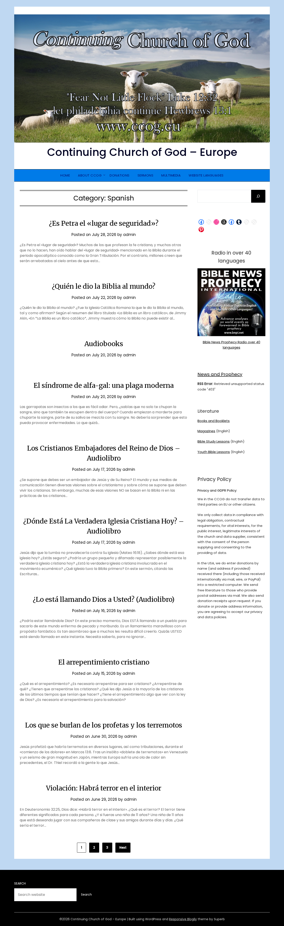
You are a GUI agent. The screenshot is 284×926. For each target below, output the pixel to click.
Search (20, 883)
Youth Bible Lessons (213, 451)
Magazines (206, 431)
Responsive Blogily (183, 919)
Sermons (146, 175)
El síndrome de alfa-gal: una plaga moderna (104, 385)
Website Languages (206, 175)
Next (122, 847)
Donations (120, 175)
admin (129, 234)
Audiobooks (103, 343)
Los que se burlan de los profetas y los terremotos (103, 725)
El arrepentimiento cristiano (103, 662)
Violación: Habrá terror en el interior (103, 788)
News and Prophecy (219, 374)
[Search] (258, 196)
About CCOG (90, 175)
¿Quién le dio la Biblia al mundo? (103, 286)
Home (65, 175)
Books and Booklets (213, 420)
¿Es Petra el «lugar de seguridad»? (103, 223)
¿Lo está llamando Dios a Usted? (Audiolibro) (103, 599)
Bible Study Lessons (213, 441)
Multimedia (171, 175)
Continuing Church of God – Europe (142, 152)
